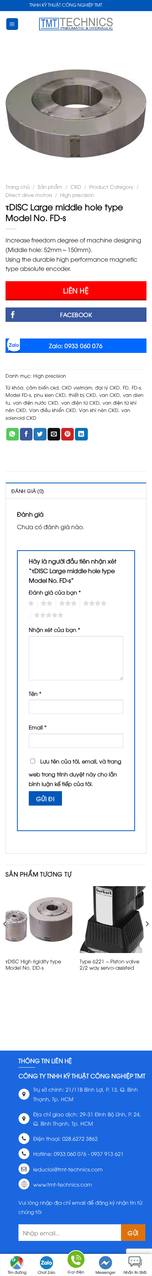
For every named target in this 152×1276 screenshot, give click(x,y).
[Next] (147, 938)
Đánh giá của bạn (55, 592)
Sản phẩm (50, 186)
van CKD (109, 394)
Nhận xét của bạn (54, 629)
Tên (35, 693)
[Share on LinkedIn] (81, 434)
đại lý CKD (107, 387)
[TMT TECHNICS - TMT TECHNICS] (76, 24)
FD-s (136, 387)
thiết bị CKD (82, 394)
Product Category (111, 186)
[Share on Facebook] (26, 434)
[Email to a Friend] (54, 434)
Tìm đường (17, 1272)
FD (126, 387)
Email (37, 727)
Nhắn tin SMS (135, 1272)
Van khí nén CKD (98, 409)
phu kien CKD (50, 394)
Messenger (105, 1272)
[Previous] (5, 938)
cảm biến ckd (42, 387)
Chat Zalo (46, 1272)
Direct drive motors (29, 194)
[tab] (76, 490)
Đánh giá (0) (27, 490)
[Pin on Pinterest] (67, 434)
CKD (75, 186)
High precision (77, 194)
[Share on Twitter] (40, 434)
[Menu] (12, 24)
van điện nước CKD (35, 402)
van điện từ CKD (80, 402)
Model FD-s (18, 394)
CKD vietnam (77, 387)
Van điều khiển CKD (52, 409)
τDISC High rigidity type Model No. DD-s (33, 964)
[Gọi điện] (76, 1260)
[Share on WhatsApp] (12, 434)
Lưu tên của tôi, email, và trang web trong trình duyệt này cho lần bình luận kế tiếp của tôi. (75, 772)
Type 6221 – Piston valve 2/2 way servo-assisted (109, 964)
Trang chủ (18, 186)
